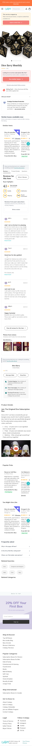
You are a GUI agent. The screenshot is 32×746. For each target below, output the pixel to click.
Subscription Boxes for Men (11, 659)
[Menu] (2, 9)
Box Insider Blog (8, 640)
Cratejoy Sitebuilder (9, 707)
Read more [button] (8, 240)
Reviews (6, 171)
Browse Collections (9, 645)
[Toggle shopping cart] (30, 9)
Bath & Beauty (7, 671)
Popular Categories (10, 654)
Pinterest (22, 728)
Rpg (20, 572)
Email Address (8, 616)
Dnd (12, 572)
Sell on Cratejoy (8, 704)
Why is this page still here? (9, 546)
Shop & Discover (9, 635)
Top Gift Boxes (7, 638)
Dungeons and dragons (17, 566)
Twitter (21, 725)
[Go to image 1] (11, 60)
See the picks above (12, 361)
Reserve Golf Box (10, 472)
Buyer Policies (7, 728)
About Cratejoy (7, 702)
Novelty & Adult (8, 681)
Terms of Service (8, 721)
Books (5, 669)
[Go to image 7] (19, 60)
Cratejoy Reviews (8, 648)
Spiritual (5, 676)
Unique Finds (7, 684)
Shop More (23, 375)
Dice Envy (16, 366)
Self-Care (6, 674)
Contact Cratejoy (8, 712)
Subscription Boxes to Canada (12, 693)
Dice (4, 566)
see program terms (20, 109)
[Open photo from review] (7, 346)
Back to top (16, 593)
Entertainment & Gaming (10, 664)
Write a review (16, 209)
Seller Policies (7, 726)
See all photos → (7, 339)
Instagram (22, 723)
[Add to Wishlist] (17, 131)
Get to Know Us (8, 699)
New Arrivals (7, 643)
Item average (13, 185)
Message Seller (10, 375)
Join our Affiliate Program (10, 709)
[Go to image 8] (20, 60)
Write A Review (22, 177)
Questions (24, 171)
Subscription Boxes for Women (12, 657)
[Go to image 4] (15, 60)
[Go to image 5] (16, 60)
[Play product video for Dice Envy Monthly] (16, 448)
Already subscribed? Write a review (16, 85)
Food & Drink (7, 667)
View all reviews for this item (15, 328)
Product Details (16, 171)
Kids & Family (7, 662)
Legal (5, 718)
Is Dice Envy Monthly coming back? (11, 551)
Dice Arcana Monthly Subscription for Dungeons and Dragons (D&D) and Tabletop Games (12, 132)
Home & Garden (8, 679)
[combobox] (18, 8)
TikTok (21, 730)
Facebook (22, 721)
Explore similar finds (15, 22)
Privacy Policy (7, 723)
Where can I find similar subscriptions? (12, 555)
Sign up (16, 622)
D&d (4, 572)
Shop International (9, 690)
